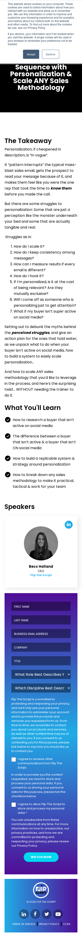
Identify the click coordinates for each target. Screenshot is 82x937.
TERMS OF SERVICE (23, 924)
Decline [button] (50, 54)
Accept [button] (31, 54)
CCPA (66, 924)
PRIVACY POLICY (49, 924)
